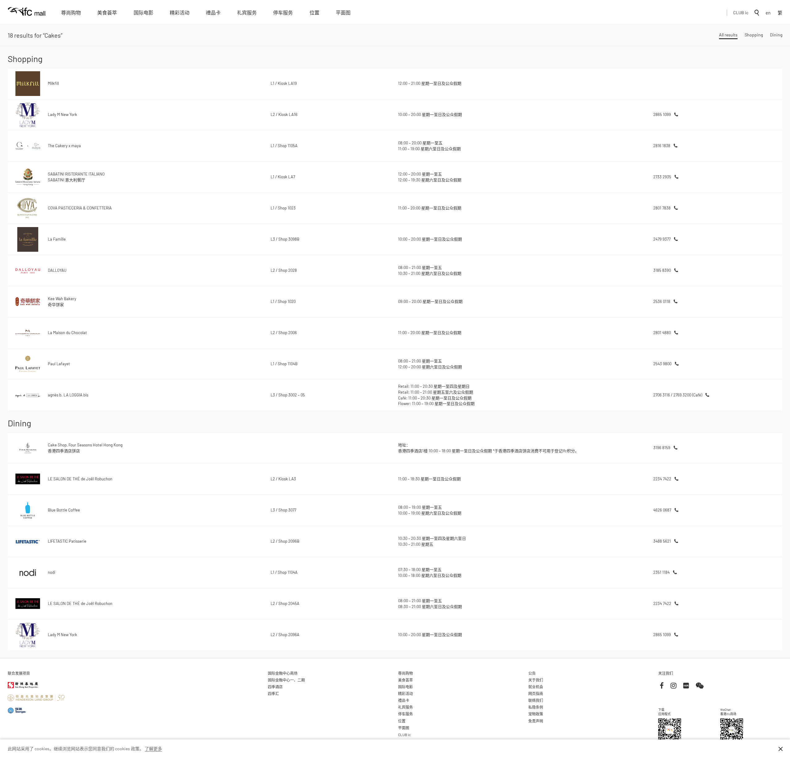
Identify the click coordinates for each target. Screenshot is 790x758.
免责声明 (535, 721)
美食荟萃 (107, 12)
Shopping (754, 34)
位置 (314, 12)
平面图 (343, 12)
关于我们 (535, 680)
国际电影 (143, 12)
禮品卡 (213, 12)
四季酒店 (275, 687)
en (768, 12)
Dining (776, 34)
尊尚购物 (71, 12)
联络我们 (535, 700)
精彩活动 (179, 12)
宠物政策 (535, 714)
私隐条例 (535, 707)
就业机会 (535, 687)
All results (728, 34)
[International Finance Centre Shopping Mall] (27, 16)
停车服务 (283, 12)
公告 (532, 673)
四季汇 (273, 693)
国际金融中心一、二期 (286, 680)
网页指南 (535, 693)
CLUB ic (740, 12)
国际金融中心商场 (282, 673)
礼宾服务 (247, 12)
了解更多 (153, 748)
